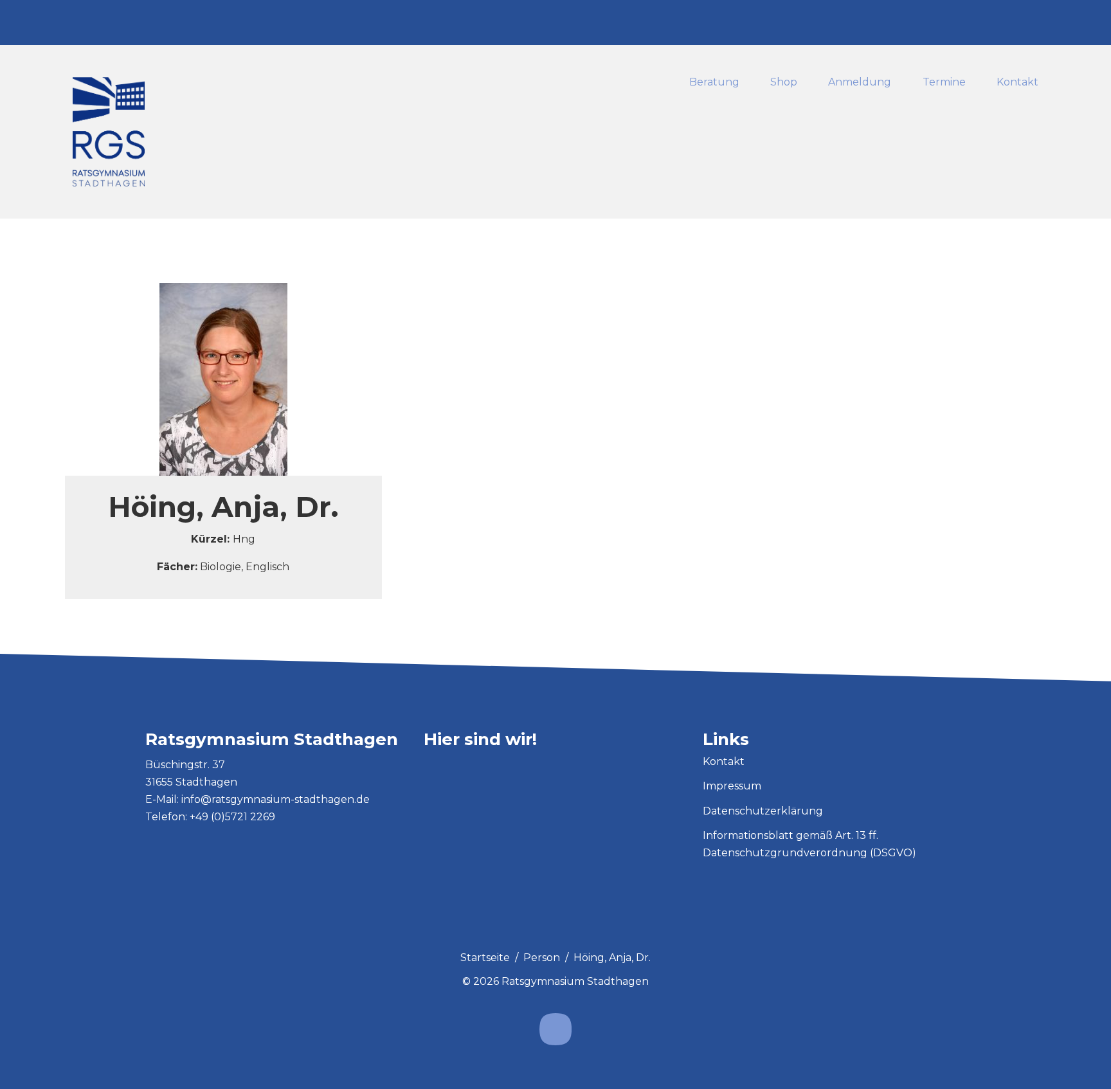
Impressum (732, 786)
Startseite (485, 957)
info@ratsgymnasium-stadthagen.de (275, 799)
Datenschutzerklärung (763, 811)
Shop (783, 82)
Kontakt (1017, 82)
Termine (944, 82)
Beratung (714, 82)
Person (541, 957)
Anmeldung (860, 82)
